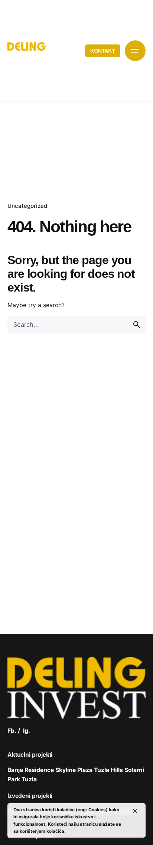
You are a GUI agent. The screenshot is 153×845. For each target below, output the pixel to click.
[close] (135, 811)
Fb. (11, 730)
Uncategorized (27, 205)
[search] (137, 324)
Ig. (26, 730)
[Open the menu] (135, 50)
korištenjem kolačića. (42, 831)
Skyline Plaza (73, 770)
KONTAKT (102, 51)
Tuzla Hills (108, 770)
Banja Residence (30, 770)
